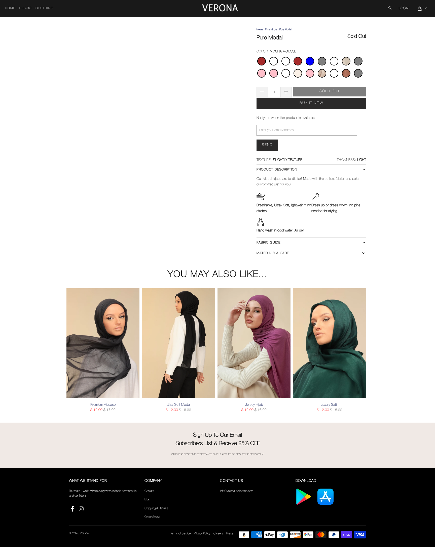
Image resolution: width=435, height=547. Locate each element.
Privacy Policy (202, 533)
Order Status (152, 517)
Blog (147, 499)
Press (229, 533)
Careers (218, 533)
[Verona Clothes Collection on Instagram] (81, 509)
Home (10, 8)
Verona (84, 533)
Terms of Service (180, 533)
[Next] (361, 350)
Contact (149, 491)
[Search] (390, 8)
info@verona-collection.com (236, 491)
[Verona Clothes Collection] (220, 8)
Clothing (44, 8)
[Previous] (73, 350)
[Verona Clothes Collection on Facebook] (73, 509)
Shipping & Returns (156, 508)
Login (403, 8)
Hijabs (25, 8)
